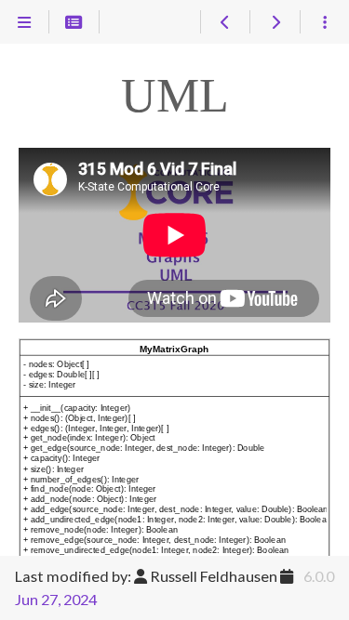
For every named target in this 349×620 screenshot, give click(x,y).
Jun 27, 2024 (56, 599)
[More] (324, 22)
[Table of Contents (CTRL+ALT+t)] (74, 22)
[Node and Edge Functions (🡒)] (274, 22)
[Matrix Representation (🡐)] (224, 22)
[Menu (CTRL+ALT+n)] (24, 22)
